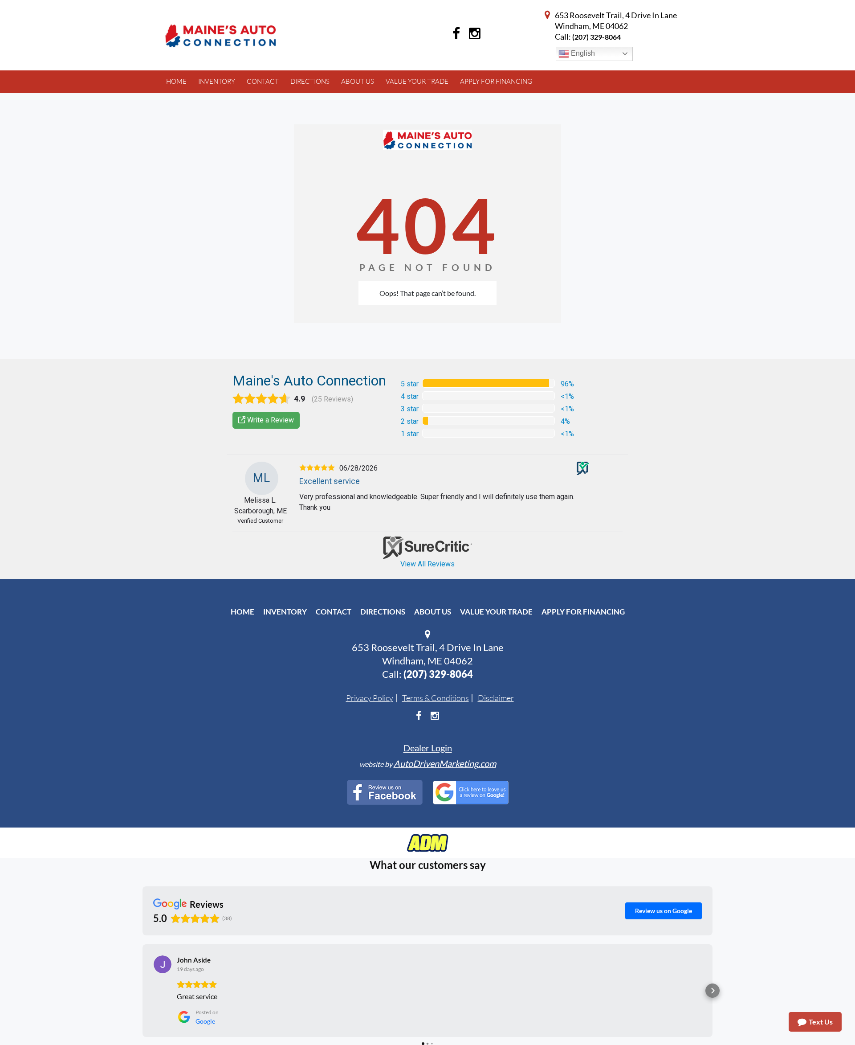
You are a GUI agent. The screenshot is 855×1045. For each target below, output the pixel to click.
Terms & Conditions (435, 698)
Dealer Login (427, 747)
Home (242, 611)
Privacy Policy (369, 698)
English (582, 53)
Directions (382, 611)
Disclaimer (496, 698)
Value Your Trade (496, 611)
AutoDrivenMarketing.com (445, 763)
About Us (432, 611)
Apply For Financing (583, 611)
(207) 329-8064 (596, 37)
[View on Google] (162, 964)
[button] (142, 991)
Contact (333, 611)
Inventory (285, 611)
